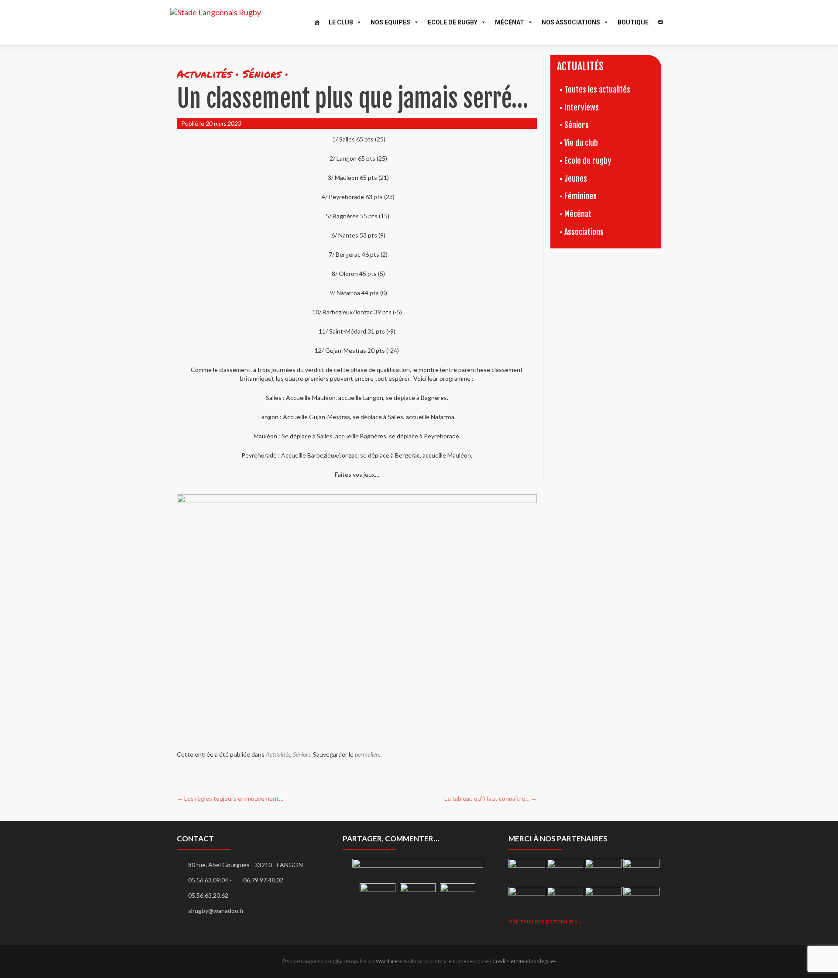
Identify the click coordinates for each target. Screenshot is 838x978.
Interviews (581, 107)
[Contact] (660, 22)
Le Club (341, 22)
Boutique (633, 22)
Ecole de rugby (587, 160)
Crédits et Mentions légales (524, 961)
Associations (584, 232)
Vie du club (581, 143)
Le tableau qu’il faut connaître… (490, 798)
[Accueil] (316, 22)
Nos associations (571, 22)
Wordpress (389, 961)
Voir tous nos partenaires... (544, 921)
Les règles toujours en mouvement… (230, 798)
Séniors (301, 754)
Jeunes (575, 178)
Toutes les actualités (597, 89)
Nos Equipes (390, 22)
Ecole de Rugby (452, 22)
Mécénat (509, 22)
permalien (367, 754)
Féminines (580, 196)
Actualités (278, 754)
